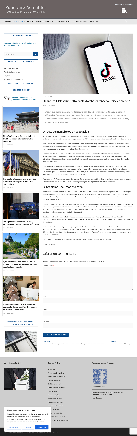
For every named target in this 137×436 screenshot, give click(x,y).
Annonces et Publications (56, 377)
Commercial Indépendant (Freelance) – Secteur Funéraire (20, 44)
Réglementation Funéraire (56, 417)
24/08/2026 (10, 187)
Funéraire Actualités (26, 7)
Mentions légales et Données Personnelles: (46, 432)
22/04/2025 (52, 105)
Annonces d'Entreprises (56, 373)
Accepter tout (41, 427)
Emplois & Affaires (54, 380)
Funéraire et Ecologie (55, 398)
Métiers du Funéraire (55, 413)
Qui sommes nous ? (63, 21)
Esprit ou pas (52, 391)
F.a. (45, 105)
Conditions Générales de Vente (102, 395)
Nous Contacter (97, 398)
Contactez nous (80, 21)
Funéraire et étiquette (55, 402)
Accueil (8, 21)
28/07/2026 (10, 227)
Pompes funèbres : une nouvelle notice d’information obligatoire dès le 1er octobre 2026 (19, 181)
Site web (46, 322)
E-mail (45, 309)
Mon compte (95, 21)
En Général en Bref (54, 384)
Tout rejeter (28, 427)
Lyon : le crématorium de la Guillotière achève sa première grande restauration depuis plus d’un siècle (20, 264)
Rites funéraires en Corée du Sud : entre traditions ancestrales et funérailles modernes (20, 139)
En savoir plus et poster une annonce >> (18, 83)
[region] (27, 419)
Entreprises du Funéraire (56, 387)
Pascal (32, 432)
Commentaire (48, 265)
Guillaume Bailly (51, 97)
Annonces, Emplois (43, 21)
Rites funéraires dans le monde (58, 420)
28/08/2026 (10, 145)
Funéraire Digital (53, 395)
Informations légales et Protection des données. (107, 392)
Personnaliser (14, 427)
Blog (29, 21)
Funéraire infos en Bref (55, 406)
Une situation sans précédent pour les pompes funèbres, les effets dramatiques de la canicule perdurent (20, 307)
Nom (45, 296)
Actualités (18, 21)
